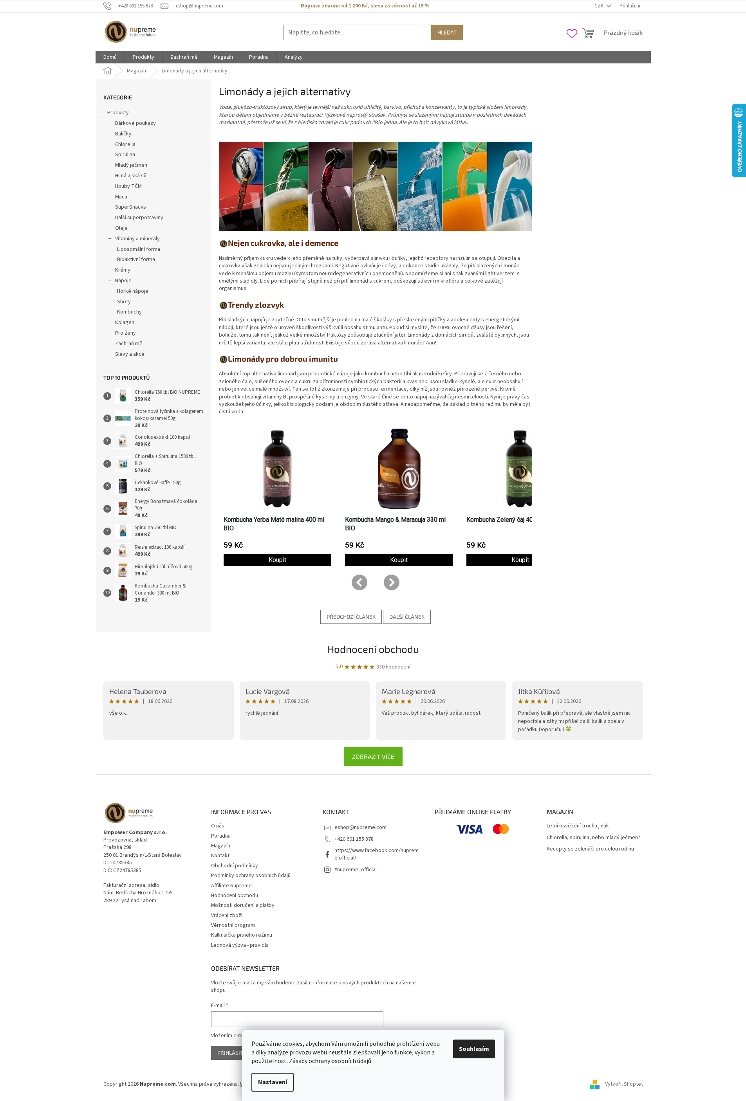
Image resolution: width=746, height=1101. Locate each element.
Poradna (221, 836)
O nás (217, 826)
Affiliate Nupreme (231, 886)
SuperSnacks (130, 207)
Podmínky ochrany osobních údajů (251, 875)
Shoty (124, 302)
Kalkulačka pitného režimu (241, 935)
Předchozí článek (351, 616)
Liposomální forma (138, 249)
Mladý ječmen (131, 165)
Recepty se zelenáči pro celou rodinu (590, 849)
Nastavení (272, 1082)
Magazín (220, 846)
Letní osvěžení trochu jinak (578, 826)
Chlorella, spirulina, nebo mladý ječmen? (593, 838)
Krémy (122, 270)
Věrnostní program (233, 925)
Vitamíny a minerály (137, 239)
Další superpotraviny (139, 218)
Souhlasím (474, 1049)
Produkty (118, 113)
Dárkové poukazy (135, 123)
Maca (121, 197)
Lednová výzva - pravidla (240, 945)
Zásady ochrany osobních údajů (330, 1061)
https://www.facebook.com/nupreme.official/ (376, 854)
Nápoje (123, 281)
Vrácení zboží (226, 915)
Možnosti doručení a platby (243, 905)
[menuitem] (110, 57)
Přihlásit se (234, 1052)
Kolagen (124, 322)
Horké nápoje (132, 291)
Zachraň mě (129, 344)
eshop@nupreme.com (360, 827)
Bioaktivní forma (136, 259)
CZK (599, 5)
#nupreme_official (355, 870)
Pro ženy (125, 333)
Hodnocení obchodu (373, 649)
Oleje (121, 228)
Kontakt (220, 856)
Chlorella (125, 144)
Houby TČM (128, 186)
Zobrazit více (373, 756)
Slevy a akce (130, 354)
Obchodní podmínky (234, 866)
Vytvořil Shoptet (624, 1084)
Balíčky (123, 134)
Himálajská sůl (131, 176)
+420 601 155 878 (354, 839)
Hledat (447, 32)
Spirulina (125, 155)
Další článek (406, 616)
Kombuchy (129, 312)
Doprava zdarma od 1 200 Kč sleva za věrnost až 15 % (365, 5)
